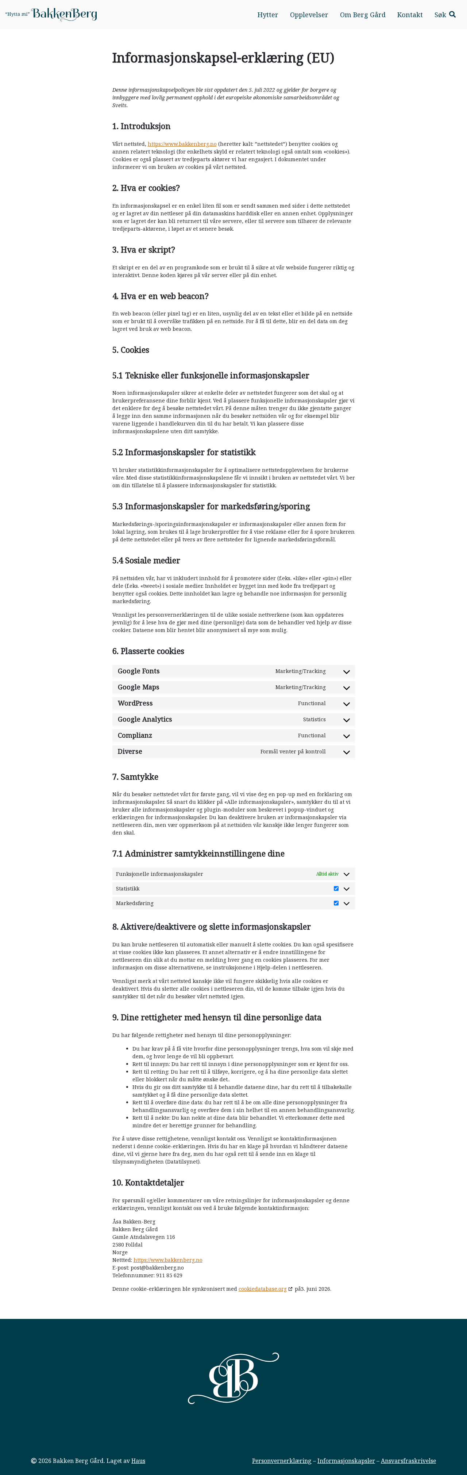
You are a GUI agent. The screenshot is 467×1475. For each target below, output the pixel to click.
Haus (138, 1461)
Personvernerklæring (282, 1461)
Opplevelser (309, 14)
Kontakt (410, 14)
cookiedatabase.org (263, 1288)
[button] (445, 14)
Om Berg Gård (363, 14)
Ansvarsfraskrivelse (408, 1461)
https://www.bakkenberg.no (182, 143)
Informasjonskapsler (346, 1461)
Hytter (268, 14)
